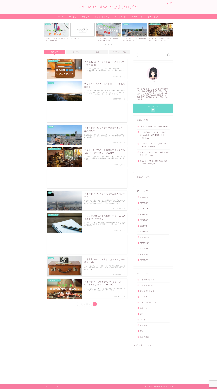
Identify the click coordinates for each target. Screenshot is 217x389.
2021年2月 (144, 226)
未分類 (142, 320)
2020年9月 (144, 249)
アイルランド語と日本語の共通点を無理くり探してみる (154, 154)
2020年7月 (144, 260)
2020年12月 (145, 237)
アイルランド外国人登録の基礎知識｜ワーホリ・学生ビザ (154, 162)
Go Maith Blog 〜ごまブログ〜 (108, 7)
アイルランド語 (146, 285)
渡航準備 (143, 325)
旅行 (142, 314)
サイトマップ (120, 17)
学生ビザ (85, 17)
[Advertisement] (87, 112)
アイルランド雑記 (102, 17)
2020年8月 (144, 254)
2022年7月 (144, 197)
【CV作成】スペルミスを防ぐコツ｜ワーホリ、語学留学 (154, 145)
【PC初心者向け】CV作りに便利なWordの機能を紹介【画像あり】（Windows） (153, 135)
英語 (97, 52)
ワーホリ (72, 17)
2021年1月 (144, 232)
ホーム (61, 17)
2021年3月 (144, 220)
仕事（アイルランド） (149, 302)
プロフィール (137, 17)
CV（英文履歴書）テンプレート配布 (154, 126)
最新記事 (54, 52)
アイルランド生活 (147, 280)
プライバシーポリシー (52, 386)
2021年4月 (144, 214)
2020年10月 (145, 243)
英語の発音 (144, 337)
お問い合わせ (153, 17)
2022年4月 (144, 203)
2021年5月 (144, 209)
